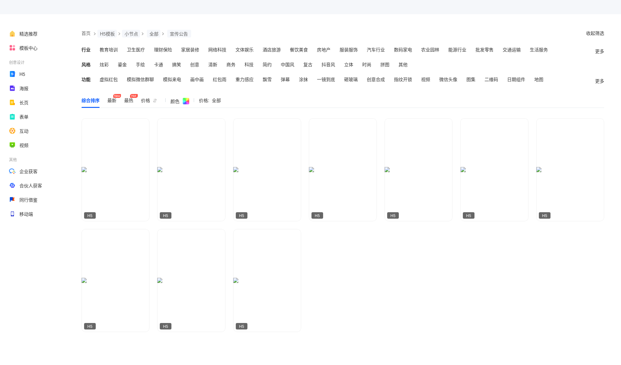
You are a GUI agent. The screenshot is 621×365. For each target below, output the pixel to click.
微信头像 (448, 79)
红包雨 (219, 79)
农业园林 (430, 49)
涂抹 (303, 79)
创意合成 (376, 79)
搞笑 (176, 64)
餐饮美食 (299, 49)
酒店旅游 (272, 49)
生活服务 (539, 49)
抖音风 (328, 64)
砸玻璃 (351, 79)
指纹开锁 (403, 79)
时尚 (366, 64)
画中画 (197, 79)
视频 (23, 145)
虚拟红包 (109, 79)
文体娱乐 (244, 49)
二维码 (491, 79)
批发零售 (484, 49)
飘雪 (267, 79)
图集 (470, 79)
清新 (212, 64)
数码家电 (403, 49)
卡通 (158, 64)
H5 (22, 74)
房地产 (324, 49)
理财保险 (163, 49)
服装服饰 (349, 49)
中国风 (287, 64)
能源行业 (457, 49)
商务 (230, 64)
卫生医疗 (136, 49)
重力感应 (244, 79)
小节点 (131, 33)
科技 (249, 64)
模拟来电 (172, 79)
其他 (403, 64)
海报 (23, 88)
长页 (23, 102)
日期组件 (516, 79)
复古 (307, 64)
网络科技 (217, 49)
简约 (267, 64)
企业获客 (28, 171)
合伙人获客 (30, 185)
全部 (153, 33)
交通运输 (512, 49)
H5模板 (107, 33)
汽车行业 (376, 49)
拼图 (384, 64)
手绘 (140, 64)
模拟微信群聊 (140, 79)
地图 (538, 79)
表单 (23, 116)
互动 (23, 131)
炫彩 (104, 64)
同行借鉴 (28, 199)
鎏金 (122, 64)
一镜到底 (326, 79)
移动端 (26, 214)
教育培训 (109, 49)
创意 (194, 64)
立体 (348, 64)
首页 (86, 33)
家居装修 (190, 49)
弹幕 (285, 79)
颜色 (175, 101)
